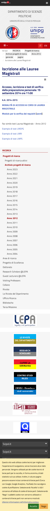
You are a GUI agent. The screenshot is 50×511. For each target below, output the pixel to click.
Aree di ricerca (9, 258)
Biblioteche (8, 302)
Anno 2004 (12, 253)
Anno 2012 (12, 218)
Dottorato (7, 267)
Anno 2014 (12, 209)
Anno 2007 (12, 240)
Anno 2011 (12, 222)
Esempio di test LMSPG (13, 128)
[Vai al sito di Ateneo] (12, 33)
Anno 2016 (12, 200)
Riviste (6, 289)
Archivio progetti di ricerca (18, 165)
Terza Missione (10, 307)
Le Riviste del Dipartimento (15, 293)
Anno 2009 (12, 231)
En (45, 45)
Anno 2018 (12, 191)
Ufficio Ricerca (9, 298)
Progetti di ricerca (11, 156)
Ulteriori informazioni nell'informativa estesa (20, 502)
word (39, 113)
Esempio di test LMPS (12, 138)
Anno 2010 (12, 227)
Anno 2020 (12, 182)
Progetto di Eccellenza (13, 262)
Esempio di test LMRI (12, 133)
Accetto (33, 506)
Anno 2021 (12, 178)
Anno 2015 (12, 205)
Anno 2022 (12, 173)
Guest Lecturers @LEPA (14, 276)
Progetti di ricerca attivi (16, 160)
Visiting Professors (11, 280)
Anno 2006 (12, 245)
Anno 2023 (12, 169)
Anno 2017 (12, 196)
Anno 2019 (12, 187)
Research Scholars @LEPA (15, 271)
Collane (6, 285)
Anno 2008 (12, 236)
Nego (43, 506)
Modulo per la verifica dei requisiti (18, 113)
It (40, 45)
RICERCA (6, 150)
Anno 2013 (12, 213)
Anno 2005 (12, 249)
